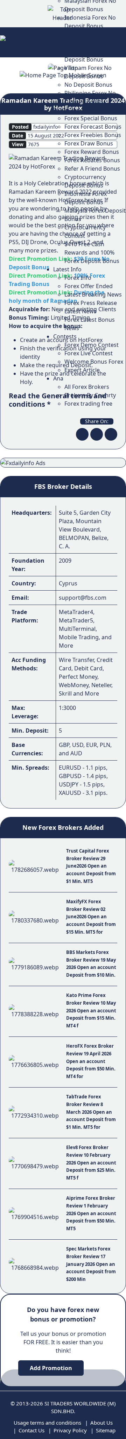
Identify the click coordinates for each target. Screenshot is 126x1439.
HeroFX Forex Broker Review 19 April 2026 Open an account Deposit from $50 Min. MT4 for (90, 1061)
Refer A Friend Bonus (92, 168)
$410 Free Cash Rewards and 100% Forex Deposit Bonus (91, 252)
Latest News (80, 311)
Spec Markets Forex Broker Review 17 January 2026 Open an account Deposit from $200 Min (91, 1264)
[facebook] (82, 434)
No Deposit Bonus (88, 84)
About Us (101, 1422)
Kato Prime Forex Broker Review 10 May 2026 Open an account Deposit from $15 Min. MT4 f (91, 1010)
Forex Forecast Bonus (92, 126)
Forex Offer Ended (88, 286)
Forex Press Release (90, 303)
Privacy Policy (70, 1430)
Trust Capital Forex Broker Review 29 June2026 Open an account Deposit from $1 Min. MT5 (91, 866)
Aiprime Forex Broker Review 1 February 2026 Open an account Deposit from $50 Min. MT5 (91, 1213)
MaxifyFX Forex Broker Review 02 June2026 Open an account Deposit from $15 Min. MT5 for (91, 916)
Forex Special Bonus (90, 118)
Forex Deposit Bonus (80, 110)
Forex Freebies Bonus (92, 135)
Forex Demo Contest (91, 345)
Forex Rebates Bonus (92, 160)
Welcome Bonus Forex (93, 361)
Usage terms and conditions (47, 1422)
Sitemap (105, 1430)
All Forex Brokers (86, 387)
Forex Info (77, 278)
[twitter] (96, 434)
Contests (65, 336)
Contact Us (31, 1430)
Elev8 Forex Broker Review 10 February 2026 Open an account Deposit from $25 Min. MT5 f (91, 1162)
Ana (58, 378)
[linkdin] (111, 434)
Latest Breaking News (93, 294)
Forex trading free (88, 403)
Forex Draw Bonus (88, 143)
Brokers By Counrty (90, 395)
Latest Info (67, 269)
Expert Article (82, 370)
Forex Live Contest (88, 353)
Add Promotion (51, 1368)
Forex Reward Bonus (91, 152)
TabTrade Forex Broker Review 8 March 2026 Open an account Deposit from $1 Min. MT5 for (91, 1112)
